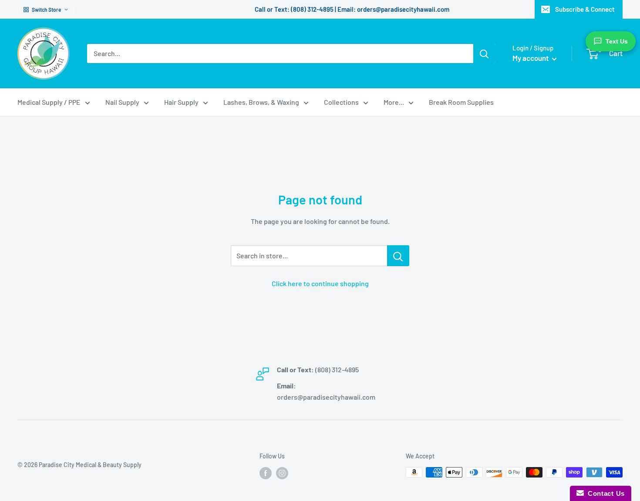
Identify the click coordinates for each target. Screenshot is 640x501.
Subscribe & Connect (585, 9)
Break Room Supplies (461, 102)
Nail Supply (122, 102)
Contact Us (604, 493)
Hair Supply (181, 102)
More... (394, 102)
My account (531, 57)
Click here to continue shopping (320, 283)
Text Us (617, 41)
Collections (341, 102)
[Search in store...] (398, 255)
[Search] (484, 53)
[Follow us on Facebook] (265, 473)
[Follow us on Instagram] (282, 473)
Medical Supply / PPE (49, 102)
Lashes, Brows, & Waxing (261, 102)
